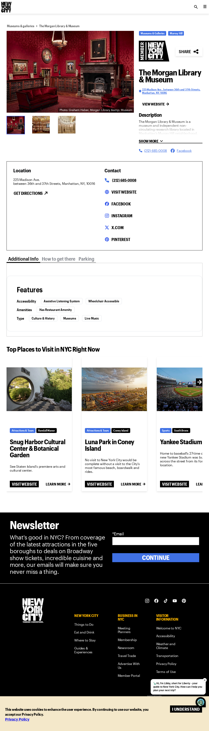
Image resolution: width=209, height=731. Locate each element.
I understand (186, 709)
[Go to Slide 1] (17, 124)
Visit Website (123, 191)
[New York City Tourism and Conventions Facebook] (156, 600)
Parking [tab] (86, 259)
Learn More (56, 484)
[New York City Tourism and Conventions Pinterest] (184, 600)
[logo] (6, 5)
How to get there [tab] (58, 259)
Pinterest (120, 239)
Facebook (121, 203)
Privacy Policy (17, 719)
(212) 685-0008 (124, 180)
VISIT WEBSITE (24, 484)
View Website (153, 104)
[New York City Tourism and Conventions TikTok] (165, 600)
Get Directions (28, 193)
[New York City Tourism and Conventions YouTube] (174, 600)
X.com (117, 227)
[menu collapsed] (205, 7)
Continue (156, 557)
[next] (199, 382)
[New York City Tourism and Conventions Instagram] (147, 600)
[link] (88, 625)
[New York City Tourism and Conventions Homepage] (33, 610)
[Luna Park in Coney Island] (114, 389)
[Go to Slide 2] (42, 124)
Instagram (121, 215)
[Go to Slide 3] (68, 124)
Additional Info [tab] (23, 259)
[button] (70, 72)
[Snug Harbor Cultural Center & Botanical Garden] (39, 389)
